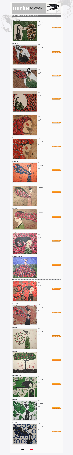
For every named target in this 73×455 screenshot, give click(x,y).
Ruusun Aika (15, 17)
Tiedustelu (29, 15)
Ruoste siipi (15, 161)
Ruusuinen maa (16, 90)
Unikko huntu (15, 137)
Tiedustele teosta (56, 27)
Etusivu (14, 15)
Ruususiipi (14, 184)
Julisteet (35, 15)
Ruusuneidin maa (16, 66)
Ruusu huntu (15, 113)
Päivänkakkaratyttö (16, 375)
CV (25, 15)
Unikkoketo (15, 280)
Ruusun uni (15, 208)
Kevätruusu (15, 327)
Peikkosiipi (14, 399)
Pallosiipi (14, 422)
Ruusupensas (15, 232)
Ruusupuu (14, 351)
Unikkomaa (15, 43)
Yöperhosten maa (16, 20)
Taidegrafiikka (20, 15)
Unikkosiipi (15, 303)
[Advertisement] (24, 447)
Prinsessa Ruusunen (17, 256)
